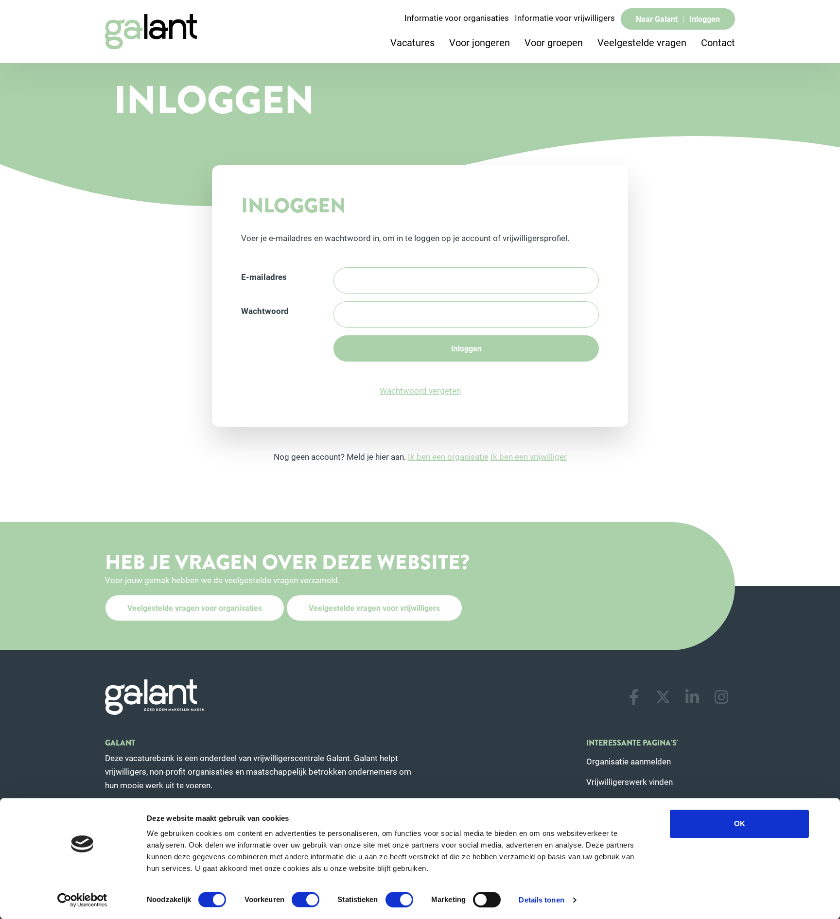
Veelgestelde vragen (641, 42)
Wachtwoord (265, 310)
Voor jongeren (479, 42)
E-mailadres (264, 276)
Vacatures (412, 42)
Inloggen (704, 19)
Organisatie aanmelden (628, 761)
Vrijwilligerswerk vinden (629, 781)
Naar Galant (657, 19)
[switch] (305, 899)
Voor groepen (554, 42)
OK (739, 823)
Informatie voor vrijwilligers (565, 17)
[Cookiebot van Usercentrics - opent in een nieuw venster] (82, 900)
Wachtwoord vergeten (420, 390)
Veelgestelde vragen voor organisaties (194, 608)
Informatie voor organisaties (456, 17)
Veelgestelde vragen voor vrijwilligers (374, 608)
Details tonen (541, 900)
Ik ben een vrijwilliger (528, 456)
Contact (718, 42)
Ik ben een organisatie (448, 456)
